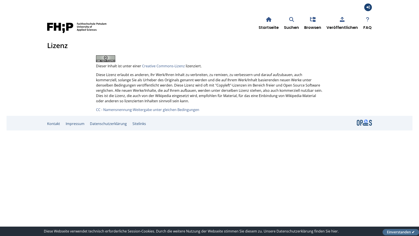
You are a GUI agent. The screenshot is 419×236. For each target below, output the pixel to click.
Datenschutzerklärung (108, 123)
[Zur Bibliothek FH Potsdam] (76, 34)
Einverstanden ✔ (401, 232)
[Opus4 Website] (364, 124)
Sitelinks (139, 123)
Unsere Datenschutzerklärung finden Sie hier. (301, 231)
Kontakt (53, 123)
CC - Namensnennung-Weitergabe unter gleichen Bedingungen (147, 109)
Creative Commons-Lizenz (163, 66)
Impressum (75, 123)
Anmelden (368, 7)
